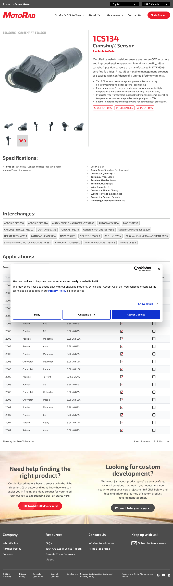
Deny (37, 314)
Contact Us (134, 15)
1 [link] (152, 441)
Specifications (103, 107)
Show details (145, 303)
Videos (50, 559)
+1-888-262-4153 (99, 548)
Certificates (72, 574)
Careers (8, 554)
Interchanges (124, 107)
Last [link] (168, 441)
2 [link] (154, 441)
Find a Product (159, 15)
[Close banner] (159, 269)
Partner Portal (12, 548)
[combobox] (120, 4)
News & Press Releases (60, 554)
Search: (7, 267)
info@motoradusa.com (102, 543)
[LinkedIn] (169, 575)
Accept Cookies (136, 314)
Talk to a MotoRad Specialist (40, 505)
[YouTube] (163, 575)
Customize (84, 314)
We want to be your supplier (133, 507)
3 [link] (157, 441)
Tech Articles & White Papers (64, 548)
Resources (113, 15)
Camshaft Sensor (32, 32)
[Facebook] (158, 575)
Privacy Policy (57, 290)
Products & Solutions (68, 15)
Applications (145, 107)
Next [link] (161, 441)
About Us (94, 15)
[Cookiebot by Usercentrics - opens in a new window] (136, 268)
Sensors (9, 32)
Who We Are (10, 543)
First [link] (136, 441)
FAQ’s (49, 543)
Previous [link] (145, 441)
